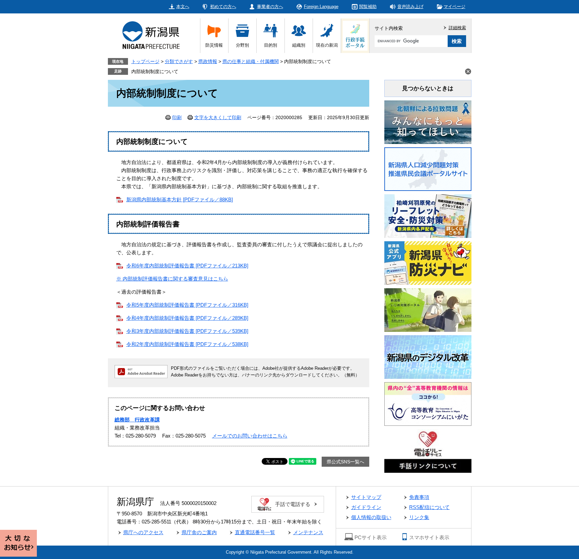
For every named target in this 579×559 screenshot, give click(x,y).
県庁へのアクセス (143, 532)
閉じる (468, 71)
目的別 (270, 45)
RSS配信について (429, 507)
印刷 (177, 117)
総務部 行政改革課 (137, 419)
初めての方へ (223, 6)
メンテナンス (308, 532)
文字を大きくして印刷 (217, 117)
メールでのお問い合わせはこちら (249, 436)
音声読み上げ (410, 6)
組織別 (298, 45)
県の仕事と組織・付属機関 (250, 61)
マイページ (454, 6)
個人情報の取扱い (371, 517)
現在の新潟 (327, 45)
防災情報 (214, 45)
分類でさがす (179, 61)
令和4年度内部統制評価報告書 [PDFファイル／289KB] (187, 318)
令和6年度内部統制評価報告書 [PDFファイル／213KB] (187, 265)
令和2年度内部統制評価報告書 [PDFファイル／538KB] (187, 344)
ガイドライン (366, 507)
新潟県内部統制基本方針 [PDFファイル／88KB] (179, 199)
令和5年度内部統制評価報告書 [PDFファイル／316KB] (187, 305)
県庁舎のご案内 (199, 532)
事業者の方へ (270, 6)
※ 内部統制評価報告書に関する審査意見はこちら (172, 279)
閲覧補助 (368, 6)
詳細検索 (457, 27)
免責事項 (419, 497)
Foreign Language (321, 6)
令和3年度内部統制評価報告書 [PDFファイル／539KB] (187, 331)
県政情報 (207, 61)
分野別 (242, 45)
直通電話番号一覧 (255, 532)
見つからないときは (427, 88)
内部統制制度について (154, 71)
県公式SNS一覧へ (345, 461)
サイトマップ (366, 497)
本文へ (182, 6)
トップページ (145, 61)
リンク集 (419, 517)
